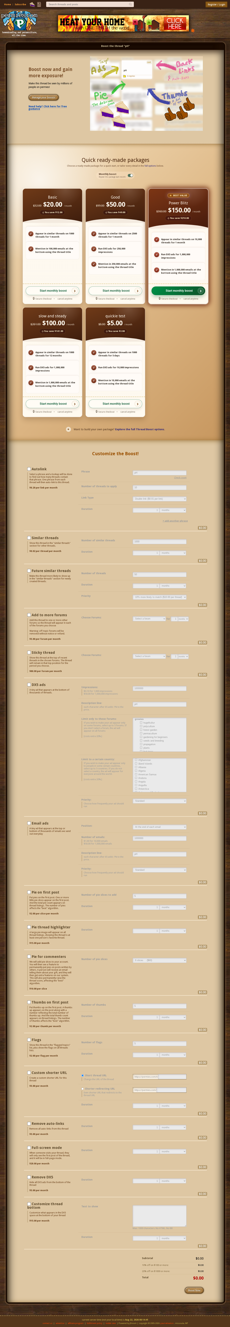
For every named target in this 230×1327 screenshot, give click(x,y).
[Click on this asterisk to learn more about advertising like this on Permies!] (193, 30)
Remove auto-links (48, 1123)
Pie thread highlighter (51, 927)
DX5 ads (39, 685)
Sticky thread (43, 652)
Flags (36, 1040)
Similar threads (45, 538)
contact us (47, 1323)
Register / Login (216, 4)
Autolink (39, 469)
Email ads (40, 823)
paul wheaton (167, 1323)
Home (7, 4)
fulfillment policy (94, 1323)
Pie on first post (45, 892)
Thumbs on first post (50, 1002)
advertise (60, 1323)
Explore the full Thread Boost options (139, 429)
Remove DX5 (42, 1177)
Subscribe (20, 4)
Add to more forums (49, 615)
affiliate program (76, 1323)
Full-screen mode (47, 1147)
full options (150, 165)
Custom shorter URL (49, 1073)
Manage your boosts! (43, 97)
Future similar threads (51, 571)
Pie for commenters (49, 956)
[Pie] (32, 4)
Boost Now (194, 1290)
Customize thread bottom (45, 1206)
